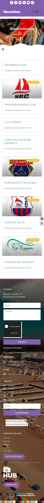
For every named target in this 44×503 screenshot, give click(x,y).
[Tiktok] (32, 2)
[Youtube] (28, 2)
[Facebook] (20, 2)
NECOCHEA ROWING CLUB (20, 104)
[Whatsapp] (11, 2)
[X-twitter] (24, 2)
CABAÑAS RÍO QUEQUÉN (19, 262)
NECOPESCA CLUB (16, 65)
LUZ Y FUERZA (13, 122)
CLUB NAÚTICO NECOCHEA (21, 182)
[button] (36, 11)
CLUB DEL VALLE (15, 222)
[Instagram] (15, 2)
